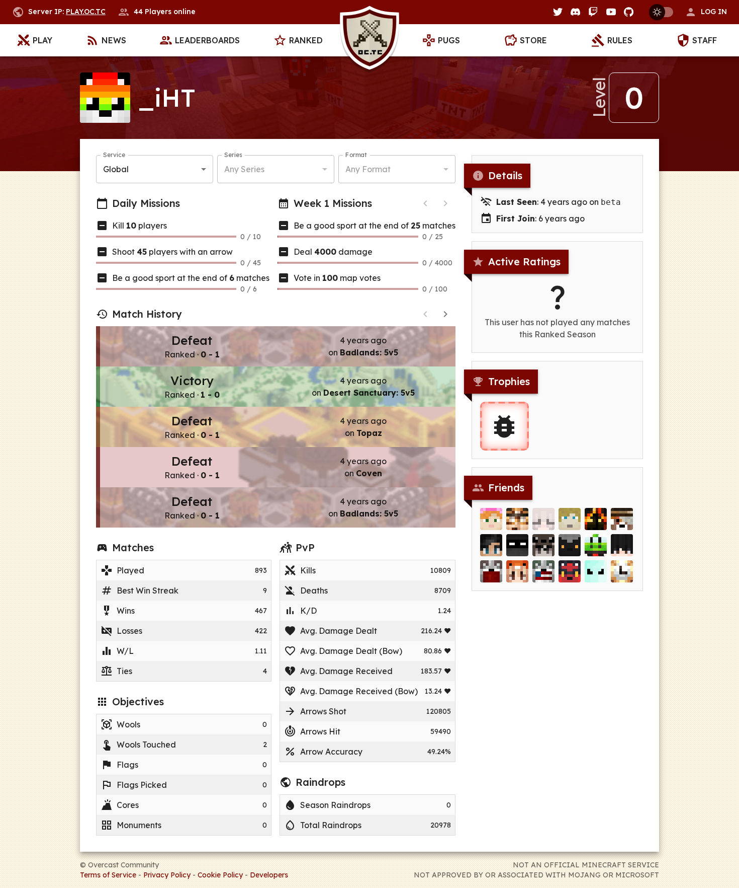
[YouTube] (611, 12)
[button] (706, 12)
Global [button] (116, 169)
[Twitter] (558, 12)
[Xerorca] (570, 519)
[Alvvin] (596, 519)
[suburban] (491, 519)
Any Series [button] (244, 169)
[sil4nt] (570, 545)
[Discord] (575, 12)
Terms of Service (108, 874)
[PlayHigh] (517, 545)
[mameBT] (517, 519)
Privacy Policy (167, 874)
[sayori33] (543, 571)
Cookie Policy (220, 874)
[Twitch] (593, 12)
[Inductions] (491, 571)
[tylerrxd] (543, 519)
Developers (269, 874)
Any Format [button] (368, 169)
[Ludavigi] (491, 545)
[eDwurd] (543, 545)
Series (233, 155)
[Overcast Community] (369, 41)
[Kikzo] (622, 571)
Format (356, 155)
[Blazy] (570, 571)
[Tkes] (622, 545)
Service (114, 155)
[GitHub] (628, 12)
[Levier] (596, 545)
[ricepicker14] (517, 571)
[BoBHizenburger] (596, 571)
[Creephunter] (622, 519)
